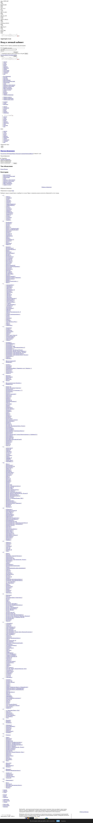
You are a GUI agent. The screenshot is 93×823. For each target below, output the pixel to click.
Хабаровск (9, 725)
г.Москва (8, 309)
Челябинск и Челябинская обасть (14, 742)
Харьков (8, 728)
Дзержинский (9, 331)
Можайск (8, 481)
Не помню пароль (13, 55)
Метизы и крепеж (7, 87)
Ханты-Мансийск (10, 726)
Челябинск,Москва (11, 748)
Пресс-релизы (6, 800)
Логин (2, 49)
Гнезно (8, 316)
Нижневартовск (10, 520)
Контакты (5, 806)
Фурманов (9, 722)
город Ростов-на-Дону (11, 321)
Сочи (7, 666)
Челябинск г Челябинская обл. (13, 743)
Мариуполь (9, 473)
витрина (5, 111)
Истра (8, 380)
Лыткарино (9, 455)
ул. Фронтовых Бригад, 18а (12, 710)
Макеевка (8, 470)
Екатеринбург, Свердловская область (15, 353)
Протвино (9, 587)
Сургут (8, 676)
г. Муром (8, 296)
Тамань (8, 684)
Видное (8, 254)
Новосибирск (10, 533)
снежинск (8, 660)
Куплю (2, 169)
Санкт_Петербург (10, 628)
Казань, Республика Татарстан (13, 387)
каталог (5, 64)
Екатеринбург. (9, 356)
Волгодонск (9, 261)
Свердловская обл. (11, 640)
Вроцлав (8, 270)
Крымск (8, 443)
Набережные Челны (11, 510)
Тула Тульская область (11, 704)
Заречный (8, 367)
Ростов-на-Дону (10, 613)
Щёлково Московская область (13, 770)
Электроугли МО (10, 776)
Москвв (8, 499)
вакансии (5, 66)
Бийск (8, 237)
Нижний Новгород (11, 521)
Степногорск (9, 672)
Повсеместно (9, 574)
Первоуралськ (9, 557)
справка (5, 69)
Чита (7, 760)
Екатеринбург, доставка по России (14, 349)
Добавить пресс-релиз (8, 99)
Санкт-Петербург (11, 630)
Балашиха (8, 223)
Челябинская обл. (10, 749)
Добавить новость (7, 97)
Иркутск (8, 379)
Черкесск (8, 754)
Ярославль (9, 784)
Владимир (9, 259)
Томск (8, 700)
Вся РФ (8, 275)
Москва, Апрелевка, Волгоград (13, 492)
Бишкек (8, 238)
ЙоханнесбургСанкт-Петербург (13, 383)
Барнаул (8, 227)
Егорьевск (9, 342)
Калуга (8, 392)
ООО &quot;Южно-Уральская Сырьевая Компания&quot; (20, 153)
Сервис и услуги (7, 89)
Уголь (4, 83)
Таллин (8, 683)
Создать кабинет (4, 55)
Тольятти (9, 699)
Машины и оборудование (9, 85)
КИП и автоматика (7, 88)
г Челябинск (9, 286)
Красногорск (9, 432)
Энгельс (8, 777)
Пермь (8, 562)
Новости (5, 791)
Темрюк (8, 694)
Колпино (8, 417)
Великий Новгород (11, 249)
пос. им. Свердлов (10, 581)
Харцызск (8, 727)
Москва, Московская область (13, 495)
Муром (8, 505)
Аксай (8, 199)
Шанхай (8, 763)
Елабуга (8, 357)
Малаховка (9, 471)
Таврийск (8, 679)
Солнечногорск (10, 662)
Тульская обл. (9, 706)
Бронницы (9, 243)
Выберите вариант (10, 276)
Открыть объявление (5, 159)
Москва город (10, 487)
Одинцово (9, 546)
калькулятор (6, 71)
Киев (8, 402)
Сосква (8, 663)
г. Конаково (9, 291)
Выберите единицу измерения (13, 277)
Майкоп (8, 468)
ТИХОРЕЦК (9, 696)
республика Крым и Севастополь (14, 597)
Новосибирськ (10, 536)
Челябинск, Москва (11, 746)
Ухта (7, 717)
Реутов (8, 598)
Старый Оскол (10, 671)
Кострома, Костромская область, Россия (15, 425)
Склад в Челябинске (11, 654)
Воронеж (9, 267)
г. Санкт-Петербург (11, 304)
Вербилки (8, 251)
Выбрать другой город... (12, 281)
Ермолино (9, 358)
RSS (13, 190)
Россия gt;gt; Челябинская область (14, 604)
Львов (8, 456)
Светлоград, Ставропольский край (14, 643)
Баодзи (8, 224)
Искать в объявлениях (6, 162)
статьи (4, 63)
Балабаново (9, 222)
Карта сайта (6, 804)
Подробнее (4, 158)
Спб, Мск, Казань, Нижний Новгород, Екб (16, 668)
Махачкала (9, 475)
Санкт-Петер (9, 629)
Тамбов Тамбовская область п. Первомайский (17, 687)
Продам (6, 169)
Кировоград (9, 407)
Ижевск (8, 378)
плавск (8, 569)
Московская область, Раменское (14, 503)
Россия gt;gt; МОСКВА (11, 603)
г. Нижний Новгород (11, 298)
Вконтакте (5, 104)
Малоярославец (10, 472)
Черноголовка (9, 755)
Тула (7, 703)
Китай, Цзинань (10, 408)
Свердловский (10, 641)
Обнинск (8, 542)
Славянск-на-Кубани (11, 656)
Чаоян (8, 737)
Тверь (8, 693)
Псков (8, 589)
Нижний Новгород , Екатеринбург (14, 524)
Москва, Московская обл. (12, 494)
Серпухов (8, 650)
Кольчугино (9, 418)
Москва (9, 484)
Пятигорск (9, 592)
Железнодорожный (11, 361)
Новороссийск (10, 532)
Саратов (9, 636)
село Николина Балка (11, 645)
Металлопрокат (6, 80)
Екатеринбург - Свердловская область (15, 347)
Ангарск (8, 207)
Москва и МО (9, 488)
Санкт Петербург (10, 627)
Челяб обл (8, 739)
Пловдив (8, 570)
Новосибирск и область (12, 535)
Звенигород (9, 369)
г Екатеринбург (10, 284)
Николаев (8, 526)
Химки (8, 730)
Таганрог (9, 681)
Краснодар (9, 433)
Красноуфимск (10, 437)
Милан (8, 477)
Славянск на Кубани (11, 655)
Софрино (8, 665)
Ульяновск (9, 712)
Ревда (8, 596)
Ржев (7, 600)
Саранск (8, 635)
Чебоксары (9, 738)
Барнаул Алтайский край (12, 229)
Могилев (8, 479)
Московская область (11, 502)
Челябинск (9, 741)
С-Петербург (9, 623)
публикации (6, 107)
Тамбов (8, 685)
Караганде (9, 396)
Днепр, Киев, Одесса (11, 335)
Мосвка (8, 482)
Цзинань (8, 734)
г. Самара (8, 303)
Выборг (8, 280)
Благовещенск (10, 239)
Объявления (6, 799)
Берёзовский (9, 235)
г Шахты (8, 288)
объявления (6, 68)
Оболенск (8, 543)
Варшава (8, 246)
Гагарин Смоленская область (13, 314)
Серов (8, 649)
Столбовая (9, 673)
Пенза (8, 554)
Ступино (8, 674)
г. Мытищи (9, 297)
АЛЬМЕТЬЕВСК (10, 205)
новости (5, 61)
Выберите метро (10, 278)
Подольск (9, 576)
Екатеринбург (10, 346)
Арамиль (8, 210)
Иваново (8, 375)
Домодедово (9, 338)
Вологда (8, 264)
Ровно (8, 601)
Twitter (4, 103)
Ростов (8, 611)
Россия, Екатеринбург (11, 608)
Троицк (8, 701)
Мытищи (9, 506)
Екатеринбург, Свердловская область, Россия (17, 354)
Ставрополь (9, 669)
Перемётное (9, 560)
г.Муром (8, 310)
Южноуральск (9, 780)
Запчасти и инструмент (8, 86)
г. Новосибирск (10, 300)
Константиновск (10, 421)
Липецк (8, 449)
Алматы (8, 202)
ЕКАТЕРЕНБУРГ (10, 343)
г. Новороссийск (10, 299)
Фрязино (8, 721)
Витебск (8, 255)
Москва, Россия (10, 497)
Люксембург (9, 461)
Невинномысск (10, 514)
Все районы (9, 272)
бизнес (4, 65)
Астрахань (9, 217)
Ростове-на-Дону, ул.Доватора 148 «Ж (15, 617)
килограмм (9, 403)
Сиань (8, 651)
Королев (8, 423)
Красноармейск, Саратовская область (15, 430)
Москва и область (10, 490)
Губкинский (9, 325)
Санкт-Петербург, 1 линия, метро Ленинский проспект (19, 631)
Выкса (8, 282)
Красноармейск (10, 429)
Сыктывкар (9, 677)
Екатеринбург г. (10, 348)
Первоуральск (10, 558)
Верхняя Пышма (10, 253)
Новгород (8, 527)
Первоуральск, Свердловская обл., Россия (16, 559)
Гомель (8, 319)
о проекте (5, 72)
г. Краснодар (9, 292)
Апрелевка (9, 208)
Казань (8, 386)
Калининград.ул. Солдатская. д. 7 (14, 390)
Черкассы (8, 753)
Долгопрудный (10, 337)
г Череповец (9, 287)
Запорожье (9, 365)
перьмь (8, 563)
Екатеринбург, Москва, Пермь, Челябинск (16, 351)
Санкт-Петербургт (10, 633)
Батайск (8, 232)
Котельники (9, 427)
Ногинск (8, 538)
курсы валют (6, 70)
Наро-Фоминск (10, 511)
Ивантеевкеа (9, 376)
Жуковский (9, 362)
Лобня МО (9, 451)
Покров (8, 578)
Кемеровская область (11, 401)
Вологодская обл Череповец (13, 266)
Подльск (8, 575)
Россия (4, 91)
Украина (5, 93)
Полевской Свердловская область (14, 579)
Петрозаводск (9, 564)
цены (4, 124)
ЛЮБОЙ (8, 459)
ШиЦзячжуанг (10, 765)
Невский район (10, 515)
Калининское (9, 391)
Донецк (8, 340)
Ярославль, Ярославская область (14, 785)
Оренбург (9, 549)
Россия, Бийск (9, 606)
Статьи (5, 792)
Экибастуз (9, 772)
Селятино (8, 646)
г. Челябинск (9, 305)
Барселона (9, 231)
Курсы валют (6, 805)
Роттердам (9, 619)
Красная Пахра (10, 428)
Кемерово (9, 400)
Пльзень (8, 571)
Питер (8, 566)
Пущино (8, 591)
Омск (8, 547)
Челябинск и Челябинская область (14, 744)
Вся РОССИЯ (9, 273)
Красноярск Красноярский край (14, 439)
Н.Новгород (9, 509)
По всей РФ (9, 573)
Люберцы (9, 457)
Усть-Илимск (9, 716)
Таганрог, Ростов (10, 682)
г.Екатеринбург (10, 308)
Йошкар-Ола (9, 384)
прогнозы (5, 125)
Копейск (8, 422)
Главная (5, 790)
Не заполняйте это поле (6, 48)
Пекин (8, 553)
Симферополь (9, 652)
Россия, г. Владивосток (12, 607)
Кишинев (8, 410)
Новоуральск (9, 537)
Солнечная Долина (11, 661)
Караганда (9, 395)
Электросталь (9, 774)
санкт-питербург (10, 634)
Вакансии (5, 797)
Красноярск (9, 438)
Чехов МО (9, 758)
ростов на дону (10, 612)
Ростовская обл (10, 618)
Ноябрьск (8, 540)
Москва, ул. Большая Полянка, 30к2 (14, 498)
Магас (8, 463)
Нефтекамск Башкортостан (12, 517)
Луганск (8, 452)
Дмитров (8, 332)
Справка (5, 801)
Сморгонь (8, 658)
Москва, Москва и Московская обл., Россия (17, 493)
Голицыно (9, 318)
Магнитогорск (10, 466)
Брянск (8, 244)
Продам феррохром (8, 151)
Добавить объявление (8, 94)
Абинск (8, 196)
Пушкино (8, 590)
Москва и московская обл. (12, 489)
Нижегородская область (12, 519)
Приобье (8, 585)
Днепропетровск (10, 336)
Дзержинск (9, 330)
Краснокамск (9, 435)
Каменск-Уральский (11, 394)
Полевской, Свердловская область (14, 580)
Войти (26, 53)
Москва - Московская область (13, 486)
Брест (7, 242)
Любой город (9, 460)
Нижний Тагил (10, 525)
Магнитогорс (9, 465)
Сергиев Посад (10, 647)
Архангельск (9, 213)
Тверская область (10, 692)
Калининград (9, 389)
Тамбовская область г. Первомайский (15, 688)
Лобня (8, 450)
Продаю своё (9, 586)
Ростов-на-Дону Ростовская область (14, 614)
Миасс (8, 476)
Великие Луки (10, 248)
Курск (8, 445)
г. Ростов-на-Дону (10, 302)
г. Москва (9, 294)
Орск (5, 153)
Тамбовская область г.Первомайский (15, 689)
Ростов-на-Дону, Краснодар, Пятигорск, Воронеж (18, 616)
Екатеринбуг (9, 345)
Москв (8, 483)
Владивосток (9, 256)
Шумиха (8, 766)
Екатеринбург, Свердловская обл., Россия (16, 352)
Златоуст (8, 373)
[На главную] (10, 36)
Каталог (5, 794)
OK (58, 821)
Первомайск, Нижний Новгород (14, 555)
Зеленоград (9, 370)
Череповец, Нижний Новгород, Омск (15, 752)
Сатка (8, 639)
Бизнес (4, 796)
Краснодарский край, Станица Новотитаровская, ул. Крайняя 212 (21, 434)
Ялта (7, 782)
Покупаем (5, 78)
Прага (8, 584)
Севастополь (9, 644)
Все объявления (7, 76)
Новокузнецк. (9, 531)
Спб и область (9, 667)
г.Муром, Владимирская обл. (13, 311)
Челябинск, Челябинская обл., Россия (15, 747)
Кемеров (8, 399)
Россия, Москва (10, 609)
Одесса (8, 544)
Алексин (8, 200)
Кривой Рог (9, 440)
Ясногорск (9, 786)
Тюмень (8, 707)
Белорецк (9, 234)
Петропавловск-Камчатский (13, 565)
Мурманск (9, 504)
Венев (8, 250)
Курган (8, 444)
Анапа (8, 206)
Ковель (8, 413)
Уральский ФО (10, 714)
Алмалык (8, 201)
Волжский (9, 262)
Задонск (8, 364)
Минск (8, 478)
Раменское (9, 595)
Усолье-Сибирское (10, 715)
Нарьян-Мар (9, 513)
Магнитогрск (9, 467)
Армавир (9, 211)
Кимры (8, 405)
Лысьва (8, 454)
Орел (8, 548)
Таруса (8, 690)
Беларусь (5, 92)
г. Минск (8, 293)
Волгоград (9, 260)
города (8, 322)
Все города (9, 271)
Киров (8, 406)
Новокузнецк (9, 530)
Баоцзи (8, 226)
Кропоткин (9, 441)
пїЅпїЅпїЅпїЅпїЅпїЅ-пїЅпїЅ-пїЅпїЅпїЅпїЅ (15, 568)
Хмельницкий (9, 731)
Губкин (8, 324)
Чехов (8, 757)
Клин (7, 412)
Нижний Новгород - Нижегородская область (17, 522)
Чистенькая (9, 759)
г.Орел (8, 313)
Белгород (9, 233)
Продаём (5, 77)
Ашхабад (8, 219)
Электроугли (9, 775)
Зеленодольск (9, 372)
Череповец (9, 750)
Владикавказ (9, 258)
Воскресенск (9, 269)
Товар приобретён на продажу (13, 698)
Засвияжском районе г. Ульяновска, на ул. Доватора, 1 (19, 368)
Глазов (8, 315)
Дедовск (8, 329)
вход (4, 74)
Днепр (8, 334)
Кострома (9, 424)
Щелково (8, 769)
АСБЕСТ (8, 215)
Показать (16, 52)
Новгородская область (11, 528)
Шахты (8, 764)
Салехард (8, 624)
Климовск (9, 411)
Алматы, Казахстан (11, 204)
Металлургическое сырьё (9, 81)
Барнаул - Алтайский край (12, 228)
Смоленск (9, 657)
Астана (8, 216)
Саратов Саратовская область (13, 638)
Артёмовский (9, 212)
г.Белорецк (9, 307)
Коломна (8, 416)
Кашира (8, 397)
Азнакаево (9, 197)
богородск (9, 240)
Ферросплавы (6, 82)
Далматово (9, 327)
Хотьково (8, 732)
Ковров (8, 414)
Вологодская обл (10, 265)
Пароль (2, 50)
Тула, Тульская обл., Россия (12, 705)
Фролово (8, 720)
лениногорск (9, 448)
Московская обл (10, 500)
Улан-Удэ (8, 711)
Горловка (8, 320)
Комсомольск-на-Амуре (12, 419)
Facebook (5, 101)
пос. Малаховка (10, 582)
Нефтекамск (9, 516)
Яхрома (8, 787)
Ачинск (8, 218)
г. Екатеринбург (10, 289)
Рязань (8, 620)
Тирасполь (9, 695)
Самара (8, 625)
